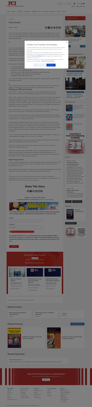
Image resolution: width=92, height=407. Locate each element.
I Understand (51, 65)
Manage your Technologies (39, 65)
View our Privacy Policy (48, 61)
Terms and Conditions (37, 56)
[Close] (66, 42)
